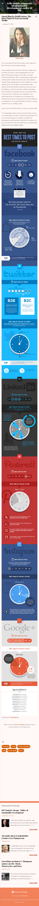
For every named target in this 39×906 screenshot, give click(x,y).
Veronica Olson (24, 895)
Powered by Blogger (21, 892)
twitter (21, 750)
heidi (4, 750)
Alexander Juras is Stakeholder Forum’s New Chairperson (15, 837)
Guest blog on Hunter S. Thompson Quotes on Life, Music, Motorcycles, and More (17, 863)
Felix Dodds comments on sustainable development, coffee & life (19, 7)
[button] (36, 16)
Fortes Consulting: (19, 724)
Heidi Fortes (20, 58)
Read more (33, 830)
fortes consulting (23, 746)
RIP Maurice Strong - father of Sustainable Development (15, 811)
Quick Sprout (14, 717)
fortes (13, 746)
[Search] (36, 4)
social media (12, 750)
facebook (5, 746)
